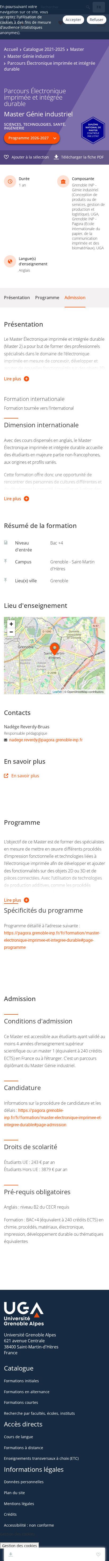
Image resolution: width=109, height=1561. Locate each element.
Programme (47, 297)
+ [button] (11, 624)
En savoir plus (25, 776)
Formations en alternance (26, 1391)
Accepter (73, 19)
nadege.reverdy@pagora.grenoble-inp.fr (46, 740)
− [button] (11, 632)
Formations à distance (23, 1447)
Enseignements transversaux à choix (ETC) (41, 1458)
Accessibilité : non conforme (29, 1525)
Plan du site (14, 1492)
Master (77, 49)
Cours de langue (18, 1436)
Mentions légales (19, 1503)
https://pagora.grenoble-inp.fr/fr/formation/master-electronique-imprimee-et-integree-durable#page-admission (53, 1117)
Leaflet (57, 692)
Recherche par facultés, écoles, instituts (39, 1413)
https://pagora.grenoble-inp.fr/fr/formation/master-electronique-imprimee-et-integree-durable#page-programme (52, 940)
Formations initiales (21, 1380)
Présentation (17, 297)
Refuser (96, 19)
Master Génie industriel (30, 56)
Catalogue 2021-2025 (44, 49)
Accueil (11, 49)
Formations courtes (21, 1402)
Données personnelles (24, 1481)
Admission (75, 297)
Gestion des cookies (19, 1545)
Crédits (10, 1514)
